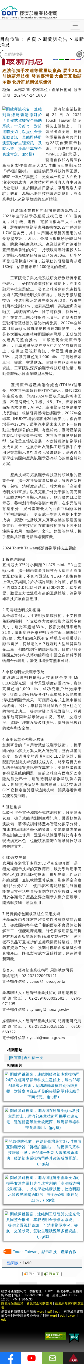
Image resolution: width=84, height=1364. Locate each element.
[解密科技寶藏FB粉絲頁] (10, 1358)
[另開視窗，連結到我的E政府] (74, 1337)
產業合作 (69, 1252)
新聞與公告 (55, 39)
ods (4, 1319)
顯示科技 (49, 1252)
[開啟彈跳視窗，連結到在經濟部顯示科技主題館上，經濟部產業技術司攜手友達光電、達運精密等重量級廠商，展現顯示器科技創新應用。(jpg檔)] (43, 1119)
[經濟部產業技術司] (29, 9)
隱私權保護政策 (12, 1303)
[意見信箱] (52, 1358)
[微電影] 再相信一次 (26, 1058)
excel (72, 1315)
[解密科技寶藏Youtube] (31, 1358)
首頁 (32, 39)
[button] (73, 1358)
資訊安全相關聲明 (39, 1303)
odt (57, 1311)
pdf (49, 1311)
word (53, 1315)
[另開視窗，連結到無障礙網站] (55, 1336)
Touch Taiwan (25, 1252)
